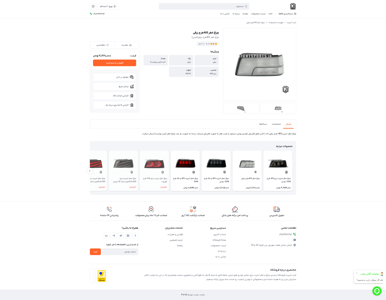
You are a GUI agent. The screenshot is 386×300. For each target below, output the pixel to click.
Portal (184, 294)
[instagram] (128, 236)
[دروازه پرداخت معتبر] (101, 277)
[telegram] (114, 236)
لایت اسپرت (291, 22)
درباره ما (222, 251)
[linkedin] (106, 236)
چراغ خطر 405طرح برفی (255, 22)
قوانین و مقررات (175, 234)
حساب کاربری (220, 234)
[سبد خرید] (93, 6)
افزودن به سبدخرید (114, 63)
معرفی (288, 124)
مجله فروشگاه (219, 240)
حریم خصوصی (176, 240)
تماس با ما (220, 256)
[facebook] (135, 236)
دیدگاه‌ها (263, 124)
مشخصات (276, 124)
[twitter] (121, 236)
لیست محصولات (218, 245)
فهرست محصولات (276, 22)
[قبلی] (296, 171)
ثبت (95, 251)
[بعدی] (90, 171)
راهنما (180, 245)
